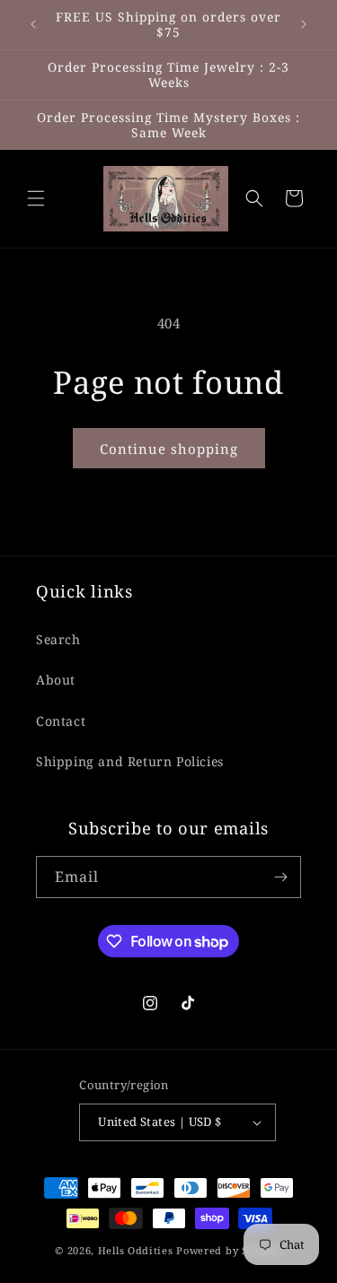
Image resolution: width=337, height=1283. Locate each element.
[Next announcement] (304, 24)
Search (58, 639)
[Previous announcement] (33, 24)
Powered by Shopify (229, 1250)
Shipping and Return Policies (130, 761)
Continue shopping (169, 449)
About (55, 679)
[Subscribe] (280, 877)
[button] (36, 198)
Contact (60, 720)
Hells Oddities (135, 1250)
